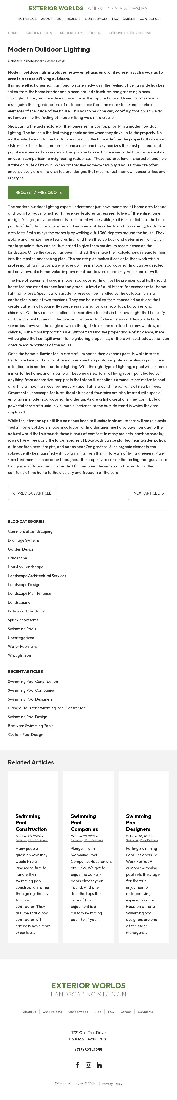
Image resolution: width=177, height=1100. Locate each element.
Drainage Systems (24, 540)
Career (126, 1012)
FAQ (111, 1012)
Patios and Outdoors (26, 611)
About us (29, 1012)
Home (13, 33)
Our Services (78, 1012)
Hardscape (17, 558)
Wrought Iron (19, 655)
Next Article (147, 493)
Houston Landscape (25, 566)
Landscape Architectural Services (37, 575)
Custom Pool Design (25, 734)
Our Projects (52, 1012)
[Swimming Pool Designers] (143, 787)
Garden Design (39, 33)
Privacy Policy (112, 1084)
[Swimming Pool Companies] (88, 787)
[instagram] (88, 1065)
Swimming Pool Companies (31, 690)
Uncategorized (21, 637)
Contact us (146, 1012)
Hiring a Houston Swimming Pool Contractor (46, 707)
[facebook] (77, 1065)
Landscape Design (24, 584)
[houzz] (99, 1065)
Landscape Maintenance (29, 593)
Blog (98, 1012)
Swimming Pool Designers (30, 699)
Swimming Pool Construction (33, 681)
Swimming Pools (22, 628)
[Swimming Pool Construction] (33, 787)
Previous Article (34, 493)
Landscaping (19, 602)
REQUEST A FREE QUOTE (39, 192)
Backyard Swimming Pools (30, 725)
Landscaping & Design (88, 8)
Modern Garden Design (80, 33)
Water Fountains (23, 646)
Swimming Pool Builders (32, 840)
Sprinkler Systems (23, 619)
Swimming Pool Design (27, 716)
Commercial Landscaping (30, 531)
